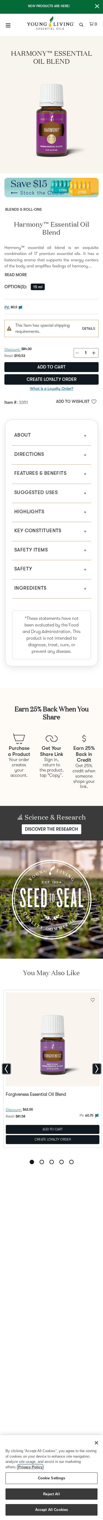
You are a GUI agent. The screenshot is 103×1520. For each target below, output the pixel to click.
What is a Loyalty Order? (51, 388)
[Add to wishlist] (93, 999)
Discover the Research (51, 829)
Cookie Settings (51, 1478)
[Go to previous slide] (6, 1069)
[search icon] (82, 24)
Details (88, 328)
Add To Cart (53, 1129)
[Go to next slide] (97, 1069)
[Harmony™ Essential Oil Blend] (51, 121)
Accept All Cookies (51, 1510)
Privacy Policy (30, 1467)
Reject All (51, 1494)
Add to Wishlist (73, 401)
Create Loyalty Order (52, 379)
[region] (51, 1477)
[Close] (96, 1443)
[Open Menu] (8, 25)
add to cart (51, 367)
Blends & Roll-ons (23, 209)
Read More (16, 274)
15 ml (37, 287)
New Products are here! (48, 6)
